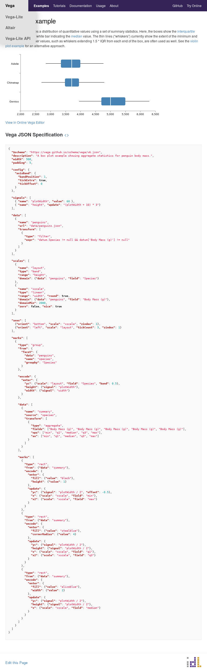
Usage (101, 5)
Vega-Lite (14, 16)
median (76, 36)
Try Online (194, 5)
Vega (10, 5)
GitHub (177, 5)
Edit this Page (16, 662)
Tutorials (59, 5)
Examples (41, 5)
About (114, 5)
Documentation (81, 5)
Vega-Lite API (17, 38)
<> (66, 134)
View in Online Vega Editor (24, 122)
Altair (10, 27)
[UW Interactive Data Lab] (194, 663)
